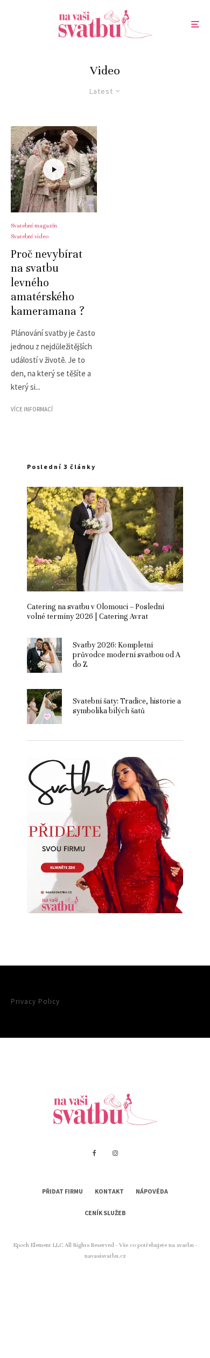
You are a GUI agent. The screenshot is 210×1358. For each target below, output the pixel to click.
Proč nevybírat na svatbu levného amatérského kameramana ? (48, 282)
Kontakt (109, 1191)
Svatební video (29, 236)
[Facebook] (94, 1153)
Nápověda (152, 1191)
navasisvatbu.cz (105, 1255)
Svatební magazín (34, 225)
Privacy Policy (35, 1001)
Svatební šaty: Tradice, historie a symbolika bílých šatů (127, 706)
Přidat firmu (62, 1191)
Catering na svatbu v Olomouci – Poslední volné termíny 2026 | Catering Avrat (95, 611)
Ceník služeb (105, 1213)
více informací (32, 409)
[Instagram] (115, 1153)
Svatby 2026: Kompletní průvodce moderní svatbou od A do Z (126, 654)
